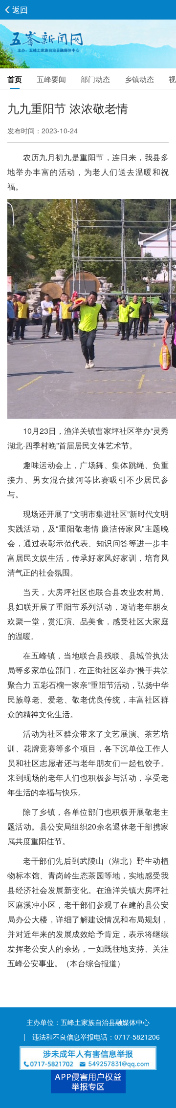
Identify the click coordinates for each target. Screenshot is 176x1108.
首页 (14, 79)
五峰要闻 (51, 79)
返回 (20, 9)
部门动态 (95, 79)
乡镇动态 (139, 79)
